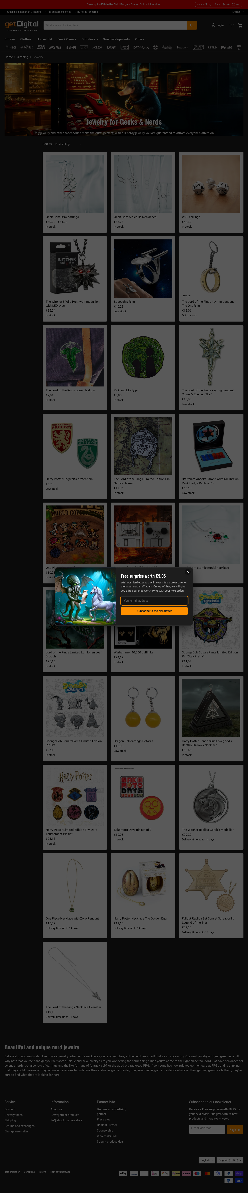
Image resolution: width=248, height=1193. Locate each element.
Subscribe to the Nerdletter (154, 611)
